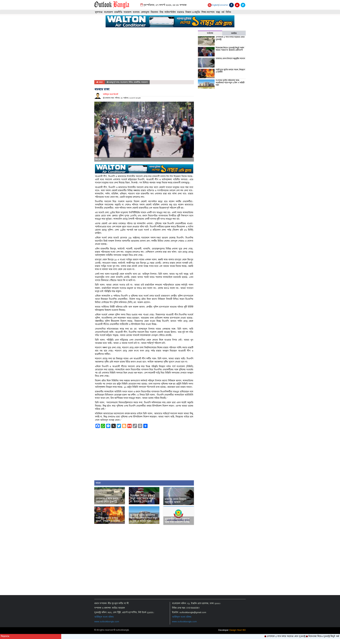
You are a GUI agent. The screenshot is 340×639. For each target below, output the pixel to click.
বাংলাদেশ (108, 12)
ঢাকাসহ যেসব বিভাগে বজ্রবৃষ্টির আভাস (175, 501)
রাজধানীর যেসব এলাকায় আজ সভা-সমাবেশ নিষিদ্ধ (177, 520)
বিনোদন (154, 12)
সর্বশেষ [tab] (210, 33)
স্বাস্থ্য (218, 12)
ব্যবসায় (136, 12)
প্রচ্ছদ (100, 82)
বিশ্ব (161, 12)
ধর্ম (223, 12)
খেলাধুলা (145, 12)
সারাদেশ (127, 12)
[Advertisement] (144, 55)
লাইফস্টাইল (170, 12)
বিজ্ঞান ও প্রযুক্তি (192, 12)
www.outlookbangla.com (106, 621)
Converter (223, 5)
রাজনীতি (118, 12)
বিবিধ (228, 12)
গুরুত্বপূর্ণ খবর (114, 82)
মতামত (180, 12)
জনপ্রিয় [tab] (234, 33)
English (214, 5)
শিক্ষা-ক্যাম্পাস (207, 12)
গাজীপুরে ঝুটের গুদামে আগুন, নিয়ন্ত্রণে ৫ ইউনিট (108, 519)
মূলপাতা (99, 12)
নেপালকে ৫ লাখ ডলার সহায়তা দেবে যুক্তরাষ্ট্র (107, 500)
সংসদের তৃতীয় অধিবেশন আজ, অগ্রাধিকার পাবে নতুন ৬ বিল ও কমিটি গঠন (144, 518)
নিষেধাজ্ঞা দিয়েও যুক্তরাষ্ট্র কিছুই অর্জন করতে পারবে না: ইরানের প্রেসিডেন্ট (142, 498)
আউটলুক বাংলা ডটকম (104, 617)
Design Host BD (237, 630)
